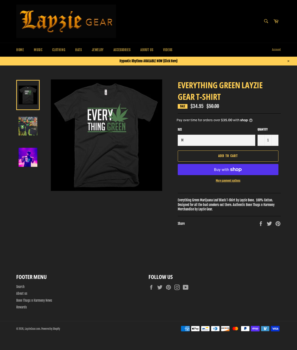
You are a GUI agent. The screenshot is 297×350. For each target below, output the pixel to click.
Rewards (21, 307)
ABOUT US (146, 50)
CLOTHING (58, 50)
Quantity (263, 129)
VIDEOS (167, 50)
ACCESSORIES (122, 50)
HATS (78, 50)
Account (276, 50)
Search (20, 287)
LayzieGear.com (32, 328)
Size (180, 129)
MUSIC (38, 50)
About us (21, 293)
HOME (20, 50)
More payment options (228, 180)
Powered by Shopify (50, 328)
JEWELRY (97, 50)
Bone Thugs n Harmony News (34, 300)
